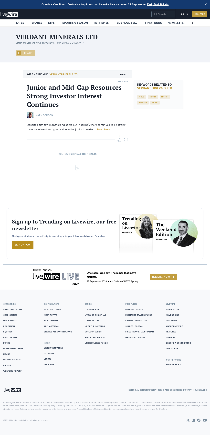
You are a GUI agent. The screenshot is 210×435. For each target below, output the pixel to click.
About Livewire (174, 326)
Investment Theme (13, 348)
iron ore (143, 103)
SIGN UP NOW (23, 245)
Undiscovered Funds (96, 343)
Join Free (200, 14)
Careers (170, 337)
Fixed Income (10, 337)
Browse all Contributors (58, 331)
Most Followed (52, 309)
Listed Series (92, 309)
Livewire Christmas (95, 315)
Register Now (161, 277)
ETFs (51, 22)
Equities (7, 331)
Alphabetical (51, 326)
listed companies (53, 348)
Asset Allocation (12, 309)
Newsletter (176, 22)
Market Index (173, 364)
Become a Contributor (178, 343)
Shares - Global (134, 326)
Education (9, 326)
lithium (164, 97)
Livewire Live (92, 320)
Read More (103, 129)
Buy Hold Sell (127, 22)
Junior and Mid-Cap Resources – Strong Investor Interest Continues (77, 96)
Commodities (10, 315)
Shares (37, 22)
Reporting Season (74, 22)
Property (8, 365)
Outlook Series (93, 331)
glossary (49, 353)
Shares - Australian (136, 320)
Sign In (184, 14)
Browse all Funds (135, 337)
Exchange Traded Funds (138, 315)
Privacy (187, 390)
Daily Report (10, 320)
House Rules (200, 390)
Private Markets (12, 359)
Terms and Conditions (170, 390)
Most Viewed (51, 320)
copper (152, 97)
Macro (6, 354)
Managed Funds (134, 309)
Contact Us (172, 348)
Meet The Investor (95, 326)
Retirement (102, 22)
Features (171, 331)
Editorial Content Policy (142, 390)
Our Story (171, 320)
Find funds (153, 22)
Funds (6, 343)
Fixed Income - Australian (139, 331)
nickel (155, 103)
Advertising (172, 315)
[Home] (9, 14)
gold (141, 97)
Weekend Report (12, 371)
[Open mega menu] (192, 23)
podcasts (49, 364)
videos (47, 359)
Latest (21, 22)
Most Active (50, 315)
